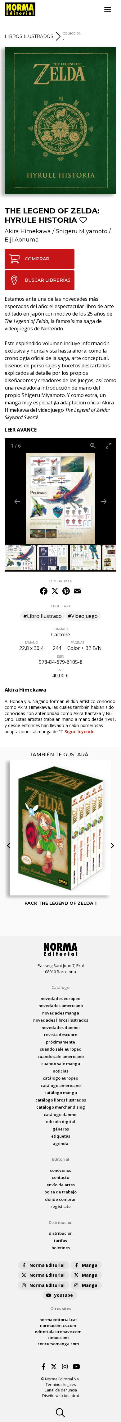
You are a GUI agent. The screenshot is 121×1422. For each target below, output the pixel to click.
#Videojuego (83, 616)
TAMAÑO (31, 642)
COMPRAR (37, 259)
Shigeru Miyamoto (81, 231)
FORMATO (60, 629)
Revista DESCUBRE (60, 1034)
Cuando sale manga (60, 1063)
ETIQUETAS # (60, 606)
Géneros (60, 1129)
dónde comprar (60, 1199)
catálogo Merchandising (60, 1107)
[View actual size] (93, 445)
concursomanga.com (58, 1343)
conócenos (60, 1170)
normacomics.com (58, 1325)
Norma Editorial (47, 1265)
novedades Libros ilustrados (60, 1020)
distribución (61, 1233)
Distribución (61, 1222)
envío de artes (61, 1185)
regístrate (61, 1206)
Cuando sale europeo (60, 1049)
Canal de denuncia (60, 1390)
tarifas (60, 1240)
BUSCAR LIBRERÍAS (47, 280)
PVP (60, 670)
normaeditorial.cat (58, 1319)
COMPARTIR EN (60, 581)
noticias (60, 1071)
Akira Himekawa (28, 231)
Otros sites (60, 1308)
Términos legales (61, 1384)
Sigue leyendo (80, 731)
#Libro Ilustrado (42, 616)
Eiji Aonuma (22, 239)
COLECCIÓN (72, 33)
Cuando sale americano (61, 1056)
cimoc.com (58, 1337)
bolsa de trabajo (60, 1192)
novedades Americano (60, 1005)
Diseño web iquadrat (60, 1395)
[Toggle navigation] (107, 9)
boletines (61, 1247)
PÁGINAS (77, 642)
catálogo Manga (60, 1092)
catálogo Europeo (60, 1078)
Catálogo (60, 987)
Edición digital (60, 1121)
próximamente (60, 1042)
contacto (60, 1177)
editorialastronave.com (58, 1331)
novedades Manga (60, 1013)
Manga (89, 1265)
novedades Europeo (60, 998)
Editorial (60, 1159)
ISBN (60, 656)
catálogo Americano (61, 1085)
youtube (63, 1295)
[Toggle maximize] (108, 445)
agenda (60, 1143)
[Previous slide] (17, 501)
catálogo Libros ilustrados (60, 1100)
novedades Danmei (61, 1027)
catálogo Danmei (61, 1114)
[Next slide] (103, 501)
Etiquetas (60, 1136)
